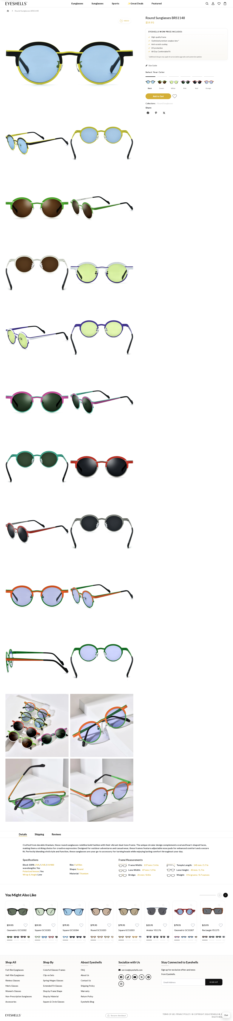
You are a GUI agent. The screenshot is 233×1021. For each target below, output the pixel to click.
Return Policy (87, 996)
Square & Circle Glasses (53, 1001)
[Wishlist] (219, 3)
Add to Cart (158, 96)
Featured (157, 3)
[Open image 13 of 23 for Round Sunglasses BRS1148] (101, 466)
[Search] (207, 3)
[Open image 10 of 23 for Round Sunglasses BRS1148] (37, 401)
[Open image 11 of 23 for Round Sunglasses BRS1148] (101, 401)
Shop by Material (50, 996)
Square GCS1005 (43, 930)
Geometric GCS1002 (17, 930)
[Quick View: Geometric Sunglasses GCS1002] (24, 905)
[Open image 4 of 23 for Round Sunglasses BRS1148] (37, 207)
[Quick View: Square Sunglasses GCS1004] (79, 905)
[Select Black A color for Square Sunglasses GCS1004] (72, 937)
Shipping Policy (88, 986)
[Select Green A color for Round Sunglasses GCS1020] (107, 937)
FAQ (83, 970)
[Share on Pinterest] (156, 112)
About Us (85, 975)
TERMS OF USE (169, 1014)
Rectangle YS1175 (210, 930)
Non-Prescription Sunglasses (18, 996)
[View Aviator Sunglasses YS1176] (156, 911)
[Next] (225, 895)
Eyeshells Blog (87, 1001)
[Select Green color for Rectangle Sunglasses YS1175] (218, 937)
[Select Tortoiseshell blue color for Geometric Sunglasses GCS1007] (183, 937)
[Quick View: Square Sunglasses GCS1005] (52, 905)
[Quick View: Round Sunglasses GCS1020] (107, 905)
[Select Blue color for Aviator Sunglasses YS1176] (149, 937)
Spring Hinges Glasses (53, 980)
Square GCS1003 (126, 930)
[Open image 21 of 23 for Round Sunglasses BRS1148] (101, 725)
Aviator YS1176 (153, 930)
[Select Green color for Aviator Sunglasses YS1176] (156, 937)
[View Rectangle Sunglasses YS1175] (212, 911)
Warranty (85, 991)
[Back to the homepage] (9, 11)
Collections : (151, 103)
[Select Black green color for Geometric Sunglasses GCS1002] (9, 937)
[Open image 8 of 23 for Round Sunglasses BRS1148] (37, 337)
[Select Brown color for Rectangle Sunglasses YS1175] (205, 937)
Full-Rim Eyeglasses (14, 970)
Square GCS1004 (71, 930)
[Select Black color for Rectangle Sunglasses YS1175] (211, 937)
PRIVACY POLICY (183, 1014)
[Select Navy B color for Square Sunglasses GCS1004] (79, 937)
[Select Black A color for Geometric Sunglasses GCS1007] (190, 937)
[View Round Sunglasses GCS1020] (101, 911)
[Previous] (219, 895)
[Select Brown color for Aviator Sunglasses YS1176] (162, 937)
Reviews (56, 834)
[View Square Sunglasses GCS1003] (129, 911)
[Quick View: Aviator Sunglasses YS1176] (163, 905)
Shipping (39, 834)
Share (148, 107)
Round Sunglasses (165, 103)
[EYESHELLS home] (16, 3)
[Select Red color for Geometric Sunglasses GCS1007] (177, 937)
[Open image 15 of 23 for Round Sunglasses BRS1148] (101, 531)
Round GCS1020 (98, 930)
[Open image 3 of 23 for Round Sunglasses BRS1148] (101, 143)
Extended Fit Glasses (52, 986)
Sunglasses (97, 3)
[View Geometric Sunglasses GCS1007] (184, 911)
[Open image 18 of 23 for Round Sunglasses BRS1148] (37, 660)
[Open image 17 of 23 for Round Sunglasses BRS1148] (101, 596)
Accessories (10, 1001)
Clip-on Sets (48, 975)
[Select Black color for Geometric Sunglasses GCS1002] (16, 937)
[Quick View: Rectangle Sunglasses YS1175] (219, 905)
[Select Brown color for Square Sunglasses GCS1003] (135, 937)
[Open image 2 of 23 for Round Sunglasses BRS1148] (37, 143)
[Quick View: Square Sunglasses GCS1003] (135, 905)
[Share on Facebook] (148, 112)
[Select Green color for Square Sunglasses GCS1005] (37, 937)
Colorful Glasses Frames (54, 970)
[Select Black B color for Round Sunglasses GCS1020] (100, 937)
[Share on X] (164, 112)
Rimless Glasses (12, 980)
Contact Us (86, 980)
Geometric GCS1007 (184, 930)
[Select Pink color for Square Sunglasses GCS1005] (51, 937)
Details (23, 834)
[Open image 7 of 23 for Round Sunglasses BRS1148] (101, 272)
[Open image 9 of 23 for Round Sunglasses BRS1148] (101, 337)
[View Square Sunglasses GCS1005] (45, 911)
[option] (17, 924)
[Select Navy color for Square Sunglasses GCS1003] (128, 937)
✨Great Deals (135, 3)
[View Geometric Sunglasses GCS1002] (17, 911)
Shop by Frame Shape (52, 991)
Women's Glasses (13, 991)
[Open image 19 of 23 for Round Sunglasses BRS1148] (101, 660)
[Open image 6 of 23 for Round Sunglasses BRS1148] (37, 272)
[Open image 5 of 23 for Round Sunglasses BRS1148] (101, 207)
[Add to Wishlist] (174, 96)
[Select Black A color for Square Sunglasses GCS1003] (121, 937)
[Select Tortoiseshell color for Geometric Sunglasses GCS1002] (23, 937)
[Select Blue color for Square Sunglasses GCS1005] (44, 937)
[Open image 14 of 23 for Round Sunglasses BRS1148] (37, 531)
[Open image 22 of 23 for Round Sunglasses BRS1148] (37, 790)
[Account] (213, 3)
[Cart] (225, 3)
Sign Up (214, 982)
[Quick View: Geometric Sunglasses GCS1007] (191, 905)
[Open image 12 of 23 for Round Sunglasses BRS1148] (37, 466)
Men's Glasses (11, 986)
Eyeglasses (77, 3)
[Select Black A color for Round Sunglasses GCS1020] (93, 937)
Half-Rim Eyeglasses (14, 975)
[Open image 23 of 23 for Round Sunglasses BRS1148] (101, 790)
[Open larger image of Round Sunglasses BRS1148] (69, 63)
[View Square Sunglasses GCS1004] (73, 911)
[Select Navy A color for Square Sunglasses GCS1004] (65, 937)
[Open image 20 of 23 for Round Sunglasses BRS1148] (37, 725)
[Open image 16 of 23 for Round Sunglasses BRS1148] (37, 596)
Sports (115, 3)
